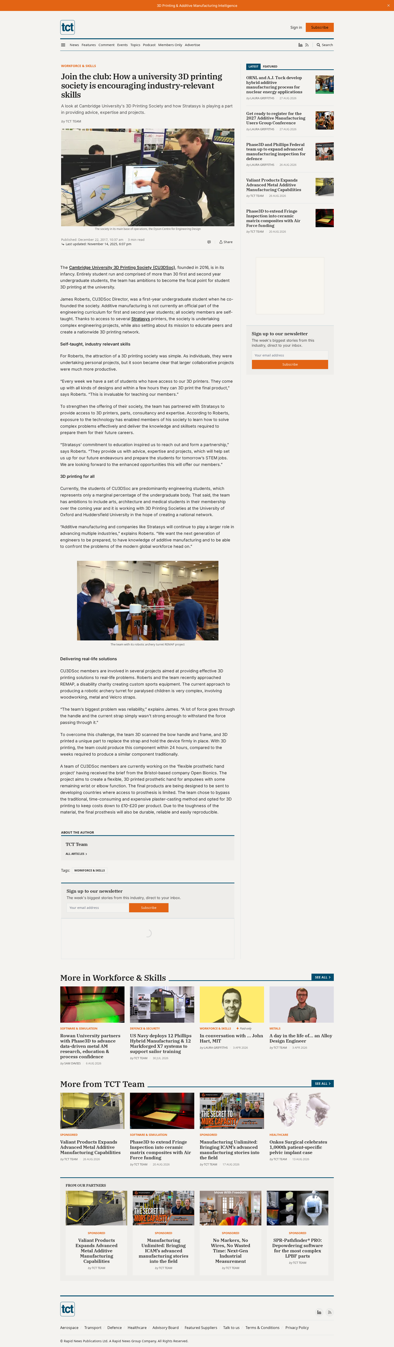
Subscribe (148, 907)
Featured (270, 66)
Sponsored (69, 1135)
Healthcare (279, 1135)
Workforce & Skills (78, 66)
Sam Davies (72, 1063)
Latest (253, 66)
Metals (275, 1028)
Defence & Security (145, 1028)
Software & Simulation (78, 1028)
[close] (388, 5)
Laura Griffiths (262, 98)
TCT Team (73, 121)
